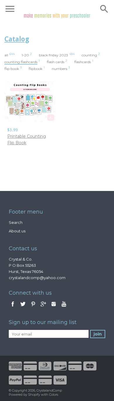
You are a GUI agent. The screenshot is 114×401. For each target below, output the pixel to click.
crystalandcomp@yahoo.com (37, 277)
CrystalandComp (49, 390)
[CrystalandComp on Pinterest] (33, 307)
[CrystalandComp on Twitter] (23, 307)
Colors (53, 394)
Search (16, 222)
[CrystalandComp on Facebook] (13, 307)
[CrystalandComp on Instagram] (54, 307)
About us (17, 231)
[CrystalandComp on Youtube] (64, 307)
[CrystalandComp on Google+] (43, 307)
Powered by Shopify (24, 394)
